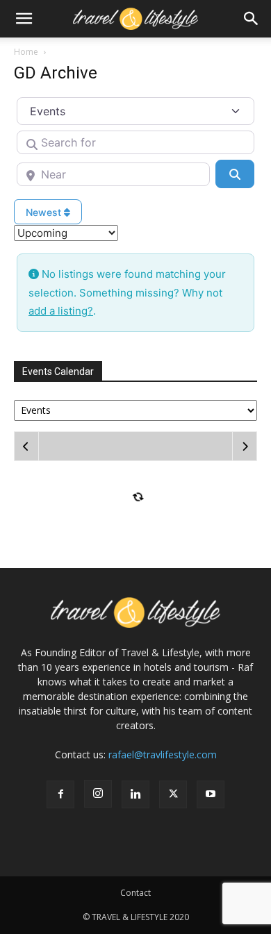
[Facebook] (60, 794)
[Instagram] (98, 794)
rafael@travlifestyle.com (162, 754)
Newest (45, 212)
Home (26, 52)
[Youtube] (210, 794)
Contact (135, 893)
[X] (173, 794)
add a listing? (60, 310)
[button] (23, 18)
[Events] (135, 409)
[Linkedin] (135, 794)
